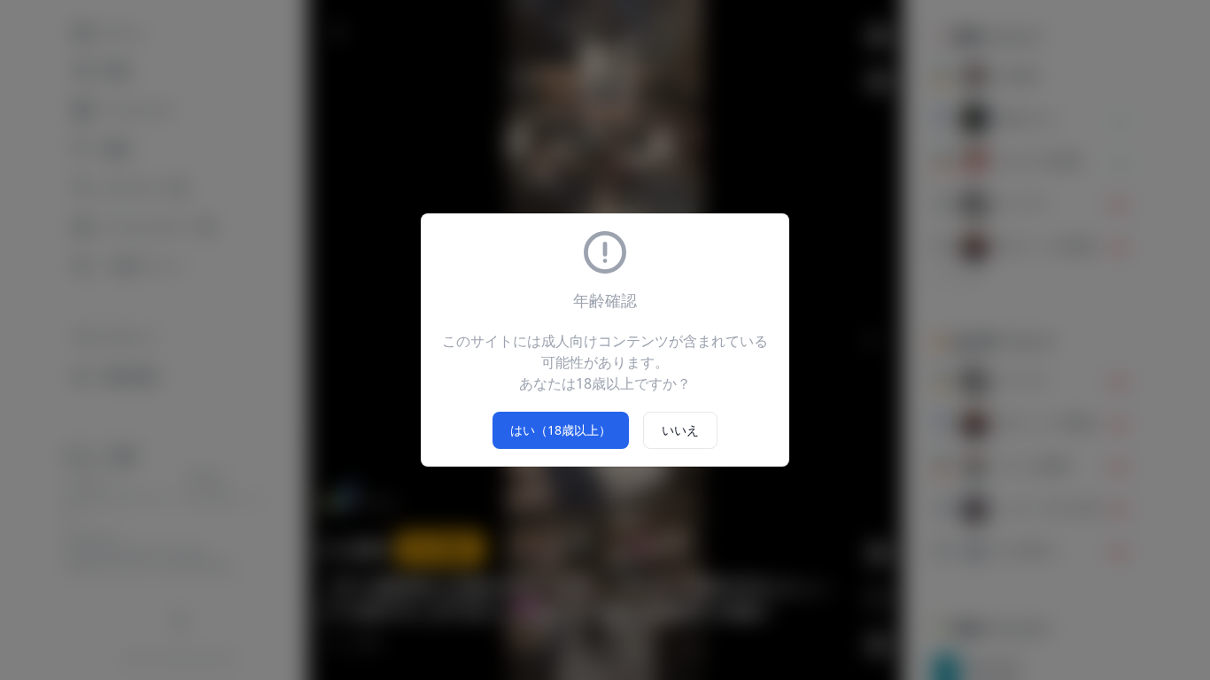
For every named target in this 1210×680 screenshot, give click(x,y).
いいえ (680, 429)
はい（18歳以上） (560, 429)
